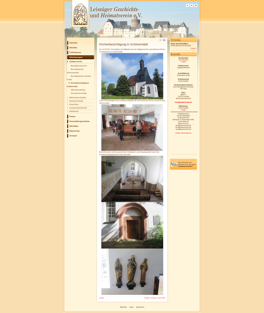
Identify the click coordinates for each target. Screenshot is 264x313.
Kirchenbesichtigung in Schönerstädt (78, 84)
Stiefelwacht (73, 111)
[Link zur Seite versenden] (160, 41)
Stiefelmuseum (183, 123)
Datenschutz (74, 131)
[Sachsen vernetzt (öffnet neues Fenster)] (183, 169)
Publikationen (75, 52)
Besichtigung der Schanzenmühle (75, 71)
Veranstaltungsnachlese (79, 121)
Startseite (73, 43)
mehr (193, 48)
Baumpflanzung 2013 (79, 66)
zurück (101, 298)
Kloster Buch (74, 104)
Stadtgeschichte (75, 62)
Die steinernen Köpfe (79, 93)
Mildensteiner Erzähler (77, 98)
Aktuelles (73, 48)
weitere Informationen (183, 133)
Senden (146, 298)
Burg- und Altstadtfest (179, 44)
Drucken (154, 298)
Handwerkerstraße (76, 101)
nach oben (161, 298)
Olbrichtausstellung (78, 90)
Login (131, 307)
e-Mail (183, 62)
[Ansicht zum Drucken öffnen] (164, 41)
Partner (72, 116)
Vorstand (73, 136)
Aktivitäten (73, 126)
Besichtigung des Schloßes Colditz (79, 78)
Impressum (140, 307)
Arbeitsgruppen (75, 57)
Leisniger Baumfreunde (78, 108)
